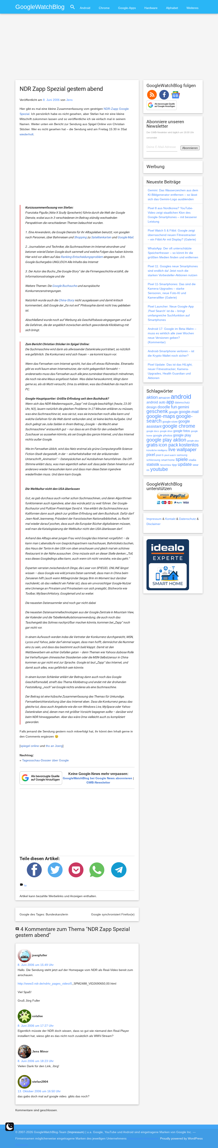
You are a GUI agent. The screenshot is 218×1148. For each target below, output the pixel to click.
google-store (170, 421)
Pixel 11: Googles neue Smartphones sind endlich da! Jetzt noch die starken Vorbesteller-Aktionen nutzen (173, 270)
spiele (182, 459)
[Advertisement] (109, 49)
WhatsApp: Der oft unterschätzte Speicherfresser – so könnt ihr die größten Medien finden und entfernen (173, 253)
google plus (193, 440)
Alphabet (172, 8)
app (170, 402)
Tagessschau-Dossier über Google (45, 760)
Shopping (80, 237)
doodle (164, 407)
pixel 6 (160, 455)
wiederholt (26, 134)
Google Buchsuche (64, 285)
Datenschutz (187, 518)
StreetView (165, 465)
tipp (174, 464)
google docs (152, 431)
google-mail (189, 412)
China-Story (66, 300)
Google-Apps (127, 8)
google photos (162, 435)
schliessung (153, 460)
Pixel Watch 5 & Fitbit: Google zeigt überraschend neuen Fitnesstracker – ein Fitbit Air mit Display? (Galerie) (172, 235)
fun (174, 407)
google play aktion (166, 440)
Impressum (154, 518)
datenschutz (182, 402)
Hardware (151, 8)
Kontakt (170, 518)
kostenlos (189, 444)
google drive (166, 431)
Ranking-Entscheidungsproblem (82, 257)
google (173, 412)
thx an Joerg (54, 746)
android (181, 396)
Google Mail (125, 237)
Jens (69, 100)
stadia (192, 460)
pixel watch (170, 455)
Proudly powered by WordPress (181, 1138)
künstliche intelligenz (157, 450)
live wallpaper (182, 449)
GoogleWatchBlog (40, 6)
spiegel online (29, 746)
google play (182, 435)
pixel (150, 454)
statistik (152, 464)
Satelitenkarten (101, 237)
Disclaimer (153, 524)
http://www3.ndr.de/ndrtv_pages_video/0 (45, 983)
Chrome (104, 8)
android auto (155, 402)
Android (85, 8)
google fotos (181, 431)
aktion (152, 397)
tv (25, 885)
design (151, 407)
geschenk (157, 411)
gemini (183, 407)
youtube (159, 469)
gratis (152, 444)
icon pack (168, 444)
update (185, 464)
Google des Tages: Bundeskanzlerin (44, 914)
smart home (168, 460)
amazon (164, 397)
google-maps (160, 416)
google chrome (178, 426)
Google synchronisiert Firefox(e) (113, 914)
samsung (182, 455)
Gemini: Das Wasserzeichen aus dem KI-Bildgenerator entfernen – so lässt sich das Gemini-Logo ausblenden (173, 195)
